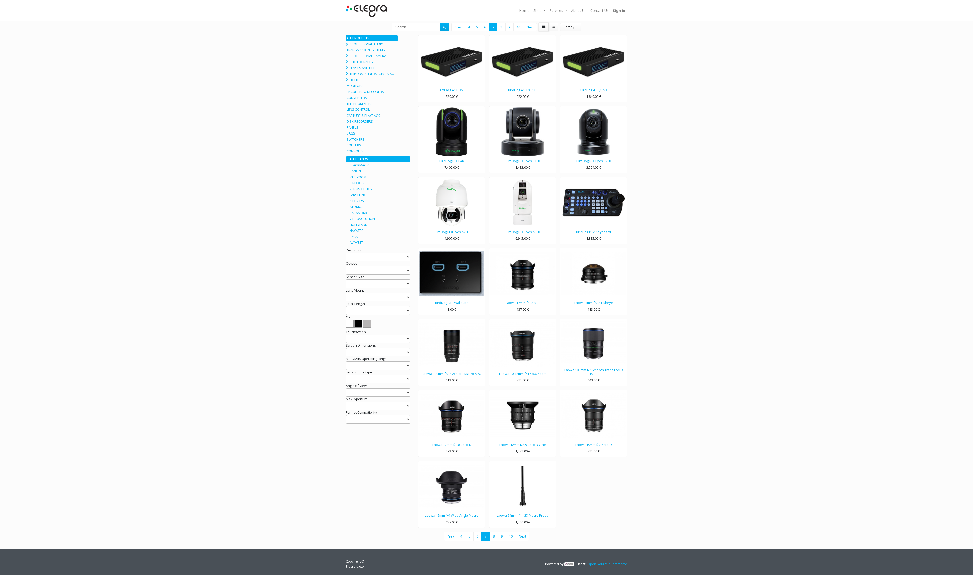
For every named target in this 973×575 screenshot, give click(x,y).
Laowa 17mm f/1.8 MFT (523, 302)
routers (354, 145)
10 (518, 27)
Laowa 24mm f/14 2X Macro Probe (523, 515)
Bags (351, 133)
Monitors (355, 85)
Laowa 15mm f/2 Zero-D (593, 444)
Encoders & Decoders (365, 91)
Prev (458, 27)
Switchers (355, 139)
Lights (355, 80)
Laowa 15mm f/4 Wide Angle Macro (451, 515)
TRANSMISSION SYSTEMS (366, 50)
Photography (361, 62)
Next (530, 27)
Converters (357, 97)
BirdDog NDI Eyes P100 (523, 161)
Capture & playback (363, 115)
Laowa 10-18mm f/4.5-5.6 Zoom (522, 373)
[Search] (444, 27)
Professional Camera (368, 56)
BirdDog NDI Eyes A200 (452, 231)
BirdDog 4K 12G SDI (522, 90)
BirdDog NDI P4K (451, 161)
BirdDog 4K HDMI (451, 90)
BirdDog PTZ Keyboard (593, 231)
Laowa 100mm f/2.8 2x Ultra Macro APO (451, 373)
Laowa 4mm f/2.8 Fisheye (593, 302)
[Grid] (544, 27)
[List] (553, 27)
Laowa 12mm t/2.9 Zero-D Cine (522, 444)
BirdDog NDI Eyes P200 (593, 161)
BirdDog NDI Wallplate (452, 302)
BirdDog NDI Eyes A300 (523, 231)
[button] (570, 27)
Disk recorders (360, 121)
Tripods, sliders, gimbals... (372, 73)
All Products (358, 38)
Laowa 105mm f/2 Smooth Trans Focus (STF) (593, 372)
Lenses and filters (365, 68)
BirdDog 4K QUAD (593, 90)
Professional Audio (366, 44)
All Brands (359, 159)
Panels (352, 127)
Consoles (355, 151)
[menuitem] (524, 10)
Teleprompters (359, 103)
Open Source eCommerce (607, 564)
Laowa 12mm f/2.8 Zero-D (451, 444)
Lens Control (358, 109)
